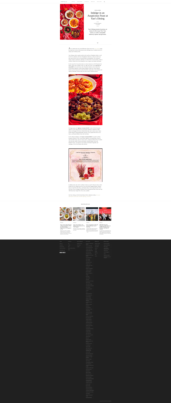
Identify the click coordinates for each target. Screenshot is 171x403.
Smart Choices (88, 336)
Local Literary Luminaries (90, 285)
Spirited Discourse (89, 253)
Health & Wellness (89, 319)
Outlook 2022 (88, 310)
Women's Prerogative (89, 268)
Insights (78, 246)
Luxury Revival (88, 307)
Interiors (96, 248)
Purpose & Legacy (89, 377)
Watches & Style (97, 243)
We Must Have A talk (89, 265)
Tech (95, 254)
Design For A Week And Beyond (89, 244)
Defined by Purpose (89, 355)
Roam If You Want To (89, 273)
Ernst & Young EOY (106, 243)
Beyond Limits (88, 385)
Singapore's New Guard (89, 367)
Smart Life (87, 279)
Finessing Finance (88, 257)
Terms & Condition (62, 248)
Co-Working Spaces (89, 288)
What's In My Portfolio (71, 248)
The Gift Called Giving (89, 250)
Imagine (87, 274)
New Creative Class (89, 348)
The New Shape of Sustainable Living (89, 380)
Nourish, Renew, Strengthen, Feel (88, 350)
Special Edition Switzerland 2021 (106, 248)
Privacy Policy (62, 246)
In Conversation (88, 296)
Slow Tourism (88, 282)
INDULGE (93, 1)
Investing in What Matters (90, 390)
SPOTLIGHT (99, 1)
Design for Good (88, 339)
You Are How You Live (89, 247)
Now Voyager (88, 259)
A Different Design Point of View (89, 366)
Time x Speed (88, 260)
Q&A (68, 246)
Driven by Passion (89, 369)
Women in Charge (88, 359)
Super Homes (88, 277)
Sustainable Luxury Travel (89, 302)
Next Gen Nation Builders (90, 378)
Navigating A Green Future (89, 314)
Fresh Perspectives (89, 293)
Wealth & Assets (79, 243)
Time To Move (88, 287)
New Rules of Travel (89, 309)
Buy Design (87, 276)
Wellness (96, 252)
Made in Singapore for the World (89, 341)
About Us (61, 243)
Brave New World (88, 317)
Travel (96, 249)
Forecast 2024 (88, 346)
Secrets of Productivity (89, 316)
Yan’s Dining (97, 48)
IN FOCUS (87, 1)
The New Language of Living (89, 395)
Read (69, 249)
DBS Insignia (106, 246)
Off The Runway (88, 252)
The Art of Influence (89, 387)
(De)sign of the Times (89, 325)
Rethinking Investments (89, 375)
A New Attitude (88, 330)
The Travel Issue (88, 333)
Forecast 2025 (88, 352)
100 (68, 243)
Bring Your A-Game (89, 304)
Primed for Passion (89, 343)
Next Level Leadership (89, 353)
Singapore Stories (89, 320)
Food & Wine (97, 246)
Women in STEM (88, 298)
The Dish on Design (89, 312)
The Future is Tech (89, 262)
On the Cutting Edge (89, 245)
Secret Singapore (106, 252)
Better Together (88, 372)
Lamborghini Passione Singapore (107, 257)
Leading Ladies (88, 331)
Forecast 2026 (88, 384)
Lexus (105, 253)
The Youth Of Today (89, 284)
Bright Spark (88, 370)
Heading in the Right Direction (89, 357)
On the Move (88, 393)
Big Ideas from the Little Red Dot (89, 255)
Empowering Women (89, 388)
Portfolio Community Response (89, 300)
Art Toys (87, 290)
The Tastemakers (88, 363)
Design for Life (88, 263)
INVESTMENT (79, 1)
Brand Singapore (88, 271)
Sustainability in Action (89, 362)
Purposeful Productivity (89, 328)
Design (96, 251)
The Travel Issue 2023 (89, 334)
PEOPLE (73, 1)
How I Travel (88, 360)
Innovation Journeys (89, 322)
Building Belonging (89, 397)
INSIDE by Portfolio (107, 255)
